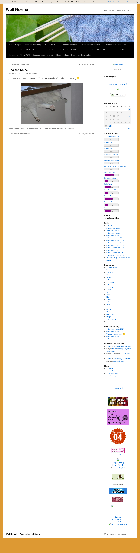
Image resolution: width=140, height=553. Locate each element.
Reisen (108, 307)
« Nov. (106, 129)
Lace (107, 292)
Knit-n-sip (109, 287)
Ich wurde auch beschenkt (19, 64)
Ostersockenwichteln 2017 (42, 49)
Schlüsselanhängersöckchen (112, 136)
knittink (108, 346)
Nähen (108, 299)
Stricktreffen (110, 314)
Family (108, 277)
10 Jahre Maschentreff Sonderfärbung (115, 166)
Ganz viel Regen (109, 196)
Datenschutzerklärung (32, 44)
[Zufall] (120, 465)
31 (110, 126)
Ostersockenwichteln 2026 (42, 55)
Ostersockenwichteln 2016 (19, 49)
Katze (31, 129)
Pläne (108, 304)
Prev (113, 455)
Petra (35, 73)
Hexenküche (110, 282)
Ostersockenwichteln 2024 (19, 55)
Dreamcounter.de (117, 388)
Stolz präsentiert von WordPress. (117, 534)
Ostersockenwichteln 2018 (66, 49)
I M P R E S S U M (51, 44)
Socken (108, 309)
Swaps (108, 316)
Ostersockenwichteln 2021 (113, 49)
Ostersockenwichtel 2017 (111, 154)
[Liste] (114, 465)
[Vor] (114, 463)
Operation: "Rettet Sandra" (112, 160)
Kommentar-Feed (112, 373)
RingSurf (121, 468)
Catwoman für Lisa (110, 178)
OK (127, 2)
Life (107, 297)
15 (129, 116)
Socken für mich (118, 361)
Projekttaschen (108, 142)
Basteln (108, 270)
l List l (118, 455)
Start (11, 44)
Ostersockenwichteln (70, 44)
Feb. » (129, 129)
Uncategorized (111, 319)
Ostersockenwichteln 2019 (90, 49)
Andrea (108, 358)
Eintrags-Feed (110, 371)
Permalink (70, 129)
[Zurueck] (120, 463)
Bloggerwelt (110, 272)
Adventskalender (111, 267)
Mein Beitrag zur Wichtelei (122, 358)
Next (121, 455)
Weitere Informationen (115, 2)
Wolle (108, 321)
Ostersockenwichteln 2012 (91, 44)
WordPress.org (111, 376)
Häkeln (108, 280)
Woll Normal (17, 9)
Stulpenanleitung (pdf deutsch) (118, 84)
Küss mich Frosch (109, 202)
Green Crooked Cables (111, 190)
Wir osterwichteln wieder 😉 (115, 334)
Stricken (109, 312)
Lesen (108, 294)
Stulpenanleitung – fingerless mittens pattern (73, 55)
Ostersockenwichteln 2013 (115, 44)
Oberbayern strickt (109, 172)
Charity (108, 275)
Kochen (108, 289)
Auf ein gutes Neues (87, 64)
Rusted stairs (108, 208)
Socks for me (108, 184)
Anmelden (109, 368)
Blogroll (18, 44)
